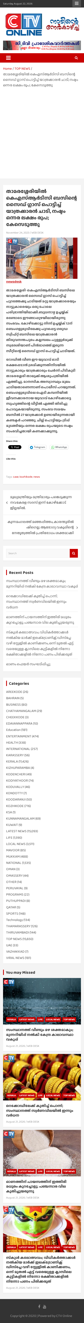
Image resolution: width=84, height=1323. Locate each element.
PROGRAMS (14, 894)
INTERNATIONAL (18, 748)
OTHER (11, 881)
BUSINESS (13, 704)
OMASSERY (14, 875)
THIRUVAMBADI (17, 932)
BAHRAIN (13, 698)
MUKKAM (13, 856)
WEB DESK (37, 232)
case (16, 477)
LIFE (9, 837)
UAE (9, 945)
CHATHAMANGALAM (21, 710)
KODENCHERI (16, 774)
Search (74, 553)
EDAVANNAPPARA (19, 723)
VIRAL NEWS (15, 957)
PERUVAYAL (14, 888)
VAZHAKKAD (15, 951)
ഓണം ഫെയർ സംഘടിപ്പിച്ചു (28, 664)
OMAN (10, 869)
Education (13, 729)
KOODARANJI (16, 799)
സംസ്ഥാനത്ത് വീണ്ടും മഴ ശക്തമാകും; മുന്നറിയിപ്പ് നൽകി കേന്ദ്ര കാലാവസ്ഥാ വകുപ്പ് (39, 1034)
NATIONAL (13, 862)
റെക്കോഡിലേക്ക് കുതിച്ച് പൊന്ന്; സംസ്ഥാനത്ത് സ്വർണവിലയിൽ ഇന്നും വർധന (36, 602)
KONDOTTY (14, 793)
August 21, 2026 (15, 1046)
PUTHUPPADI (16, 900)
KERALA (12, 761)
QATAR (11, 907)
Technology (14, 919)
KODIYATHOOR (17, 780)
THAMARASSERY (18, 926)
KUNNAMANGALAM (20, 818)
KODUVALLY (15, 786)
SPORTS (12, 913)
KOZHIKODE (15, 805)
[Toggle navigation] (8, 58)
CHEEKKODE (15, 717)
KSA (9, 812)
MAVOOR (13, 850)
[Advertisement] (42, 132)
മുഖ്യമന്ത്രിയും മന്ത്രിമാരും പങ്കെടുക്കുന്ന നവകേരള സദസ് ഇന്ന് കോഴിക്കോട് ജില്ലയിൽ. (41, 502)
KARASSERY (15, 755)
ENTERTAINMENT (18, 736)
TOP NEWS (14, 938)
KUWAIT (12, 824)
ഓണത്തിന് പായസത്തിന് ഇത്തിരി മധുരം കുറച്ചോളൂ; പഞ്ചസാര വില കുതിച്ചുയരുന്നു (36, 1186)
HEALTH (12, 742)
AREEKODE (14, 691)
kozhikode (26, 477)
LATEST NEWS (16, 831)
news (36, 477)
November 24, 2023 (17, 232)
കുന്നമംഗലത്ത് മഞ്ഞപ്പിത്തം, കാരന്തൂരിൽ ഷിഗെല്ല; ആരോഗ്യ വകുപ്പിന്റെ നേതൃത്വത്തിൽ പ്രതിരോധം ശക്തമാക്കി (41, 527)
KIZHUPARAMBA (18, 767)
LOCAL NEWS (15, 843)
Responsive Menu (76, 3)
